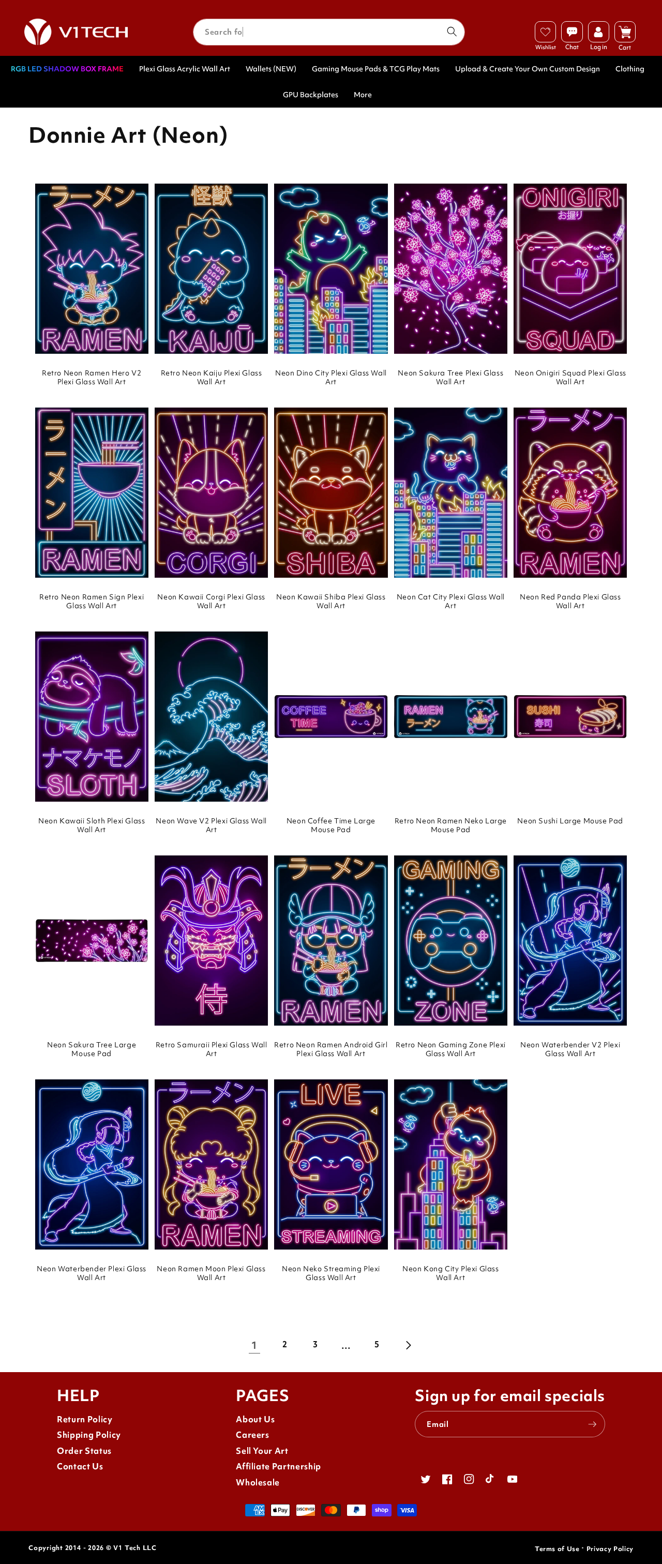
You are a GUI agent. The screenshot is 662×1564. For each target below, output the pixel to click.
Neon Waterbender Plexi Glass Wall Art (91, 1273)
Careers (252, 1435)
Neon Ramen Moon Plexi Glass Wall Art (211, 1273)
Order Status (84, 1451)
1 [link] (254, 1345)
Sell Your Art (262, 1451)
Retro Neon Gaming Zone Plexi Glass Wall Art (451, 1049)
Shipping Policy (89, 1435)
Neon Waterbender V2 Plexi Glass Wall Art (570, 1049)
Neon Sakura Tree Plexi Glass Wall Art (450, 377)
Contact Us (80, 1466)
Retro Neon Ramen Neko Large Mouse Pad (451, 825)
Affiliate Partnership (278, 1466)
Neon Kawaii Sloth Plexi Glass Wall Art (91, 825)
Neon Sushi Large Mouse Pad (570, 821)
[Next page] (407, 1345)
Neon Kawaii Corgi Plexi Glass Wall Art (211, 601)
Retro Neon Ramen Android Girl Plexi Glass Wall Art (330, 1049)
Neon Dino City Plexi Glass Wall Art (331, 377)
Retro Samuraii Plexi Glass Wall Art (211, 1049)
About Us (255, 1419)
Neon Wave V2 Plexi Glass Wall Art (211, 825)
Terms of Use (557, 1548)
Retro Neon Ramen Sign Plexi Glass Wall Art (91, 601)
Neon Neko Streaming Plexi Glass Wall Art (331, 1273)
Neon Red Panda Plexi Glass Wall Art (570, 601)
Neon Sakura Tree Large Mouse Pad (91, 1049)
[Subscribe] (592, 1424)
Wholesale (258, 1482)
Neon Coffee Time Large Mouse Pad (331, 825)
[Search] (451, 31)
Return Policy (85, 1419)
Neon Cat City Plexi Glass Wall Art (451, 601)
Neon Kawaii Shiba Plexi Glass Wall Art (330, 601)
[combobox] (328, 32)
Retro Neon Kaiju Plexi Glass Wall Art (211, 377)
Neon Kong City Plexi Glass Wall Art (450, 1273)
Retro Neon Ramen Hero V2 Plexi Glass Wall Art (91, 377)
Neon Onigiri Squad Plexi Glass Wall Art (570, 377)
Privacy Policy (610, 1548)
